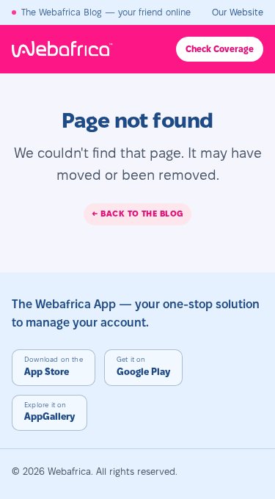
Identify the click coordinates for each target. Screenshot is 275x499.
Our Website (237, 12)
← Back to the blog (137, 213)
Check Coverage (220, 49)
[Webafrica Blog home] (73, 49)
